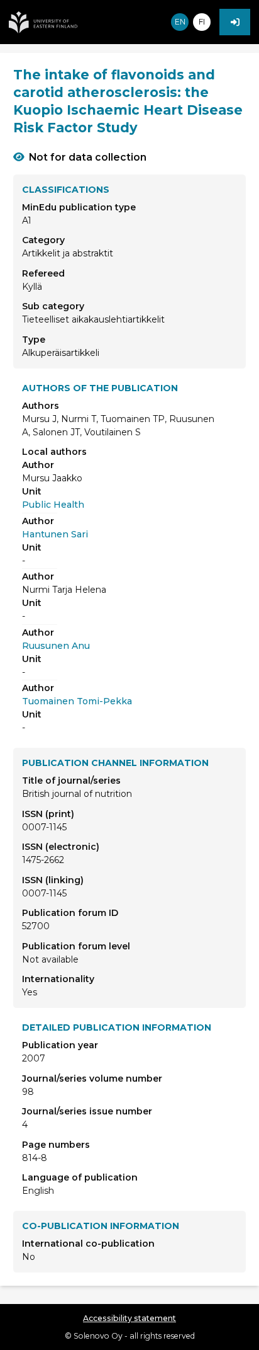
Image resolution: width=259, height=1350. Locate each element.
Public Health (53, 504)
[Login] (234, 22)
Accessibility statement (129, 1318)
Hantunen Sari (55, 534)
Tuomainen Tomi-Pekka (77, 701)
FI (202, 21)
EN (180, 21)
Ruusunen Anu (56, 645)
